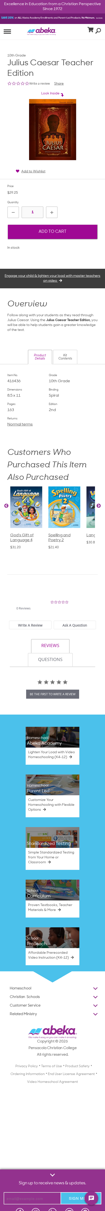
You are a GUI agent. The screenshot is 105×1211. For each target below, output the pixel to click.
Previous (6, 506)
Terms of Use (51, 1066)
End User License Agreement (71, 1074)
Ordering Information (27, 1074)
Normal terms (20, 424)
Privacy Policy (26, 1066)
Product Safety (77, 1066)
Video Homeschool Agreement (52, 1082)
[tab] (30, 625)
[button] (40, 357)
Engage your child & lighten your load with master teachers (52, 278)
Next (98, 506)
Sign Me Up (81, 1198)
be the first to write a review (52, 694)
